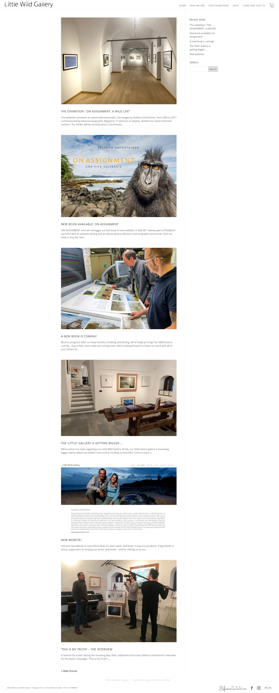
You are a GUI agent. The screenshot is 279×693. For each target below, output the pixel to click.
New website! (71, 540)
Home (182, 6)
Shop (236, 6)
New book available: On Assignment (90, 224)
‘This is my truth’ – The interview (86, 649)
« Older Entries (69, 671)
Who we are (197, 6)
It (266, 688)
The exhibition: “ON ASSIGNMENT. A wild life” (95, 111)
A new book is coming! (79, 336)
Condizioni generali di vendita (151, 680)
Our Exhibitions (219, 6)
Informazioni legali (117, 680)
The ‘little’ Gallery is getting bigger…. (91, 443)
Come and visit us (254, 6)
